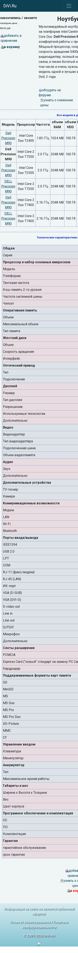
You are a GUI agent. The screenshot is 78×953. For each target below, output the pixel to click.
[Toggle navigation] (69, 6)
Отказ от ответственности (30, 922)
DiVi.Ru (9, 5)
